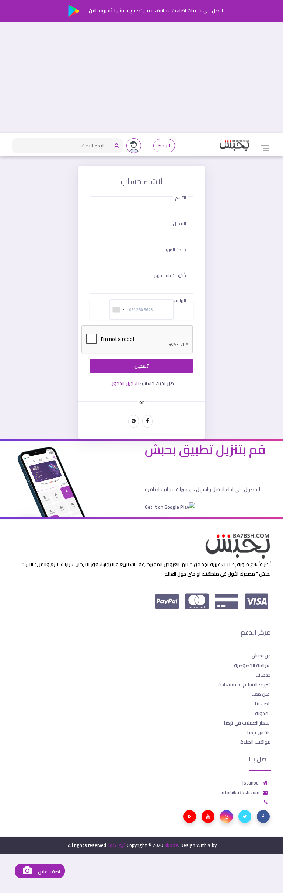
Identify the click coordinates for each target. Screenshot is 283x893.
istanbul (251, 782)
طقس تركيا (259, 732)
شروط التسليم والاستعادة (244, 684)
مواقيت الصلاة (255, 741)
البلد (166, 145)
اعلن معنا (261, 693)
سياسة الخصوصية (252, 665)
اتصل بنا (263, 703)
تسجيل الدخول (125, 383)
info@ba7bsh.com (240, 792)
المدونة (263, 713)
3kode (171, 845)
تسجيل (141, 366)
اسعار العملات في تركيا (247, 722)
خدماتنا (263, 674)
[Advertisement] (141, 77)
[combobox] (118, 309)
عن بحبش (261, 655)
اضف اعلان (48, 871)
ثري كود (116, 845)
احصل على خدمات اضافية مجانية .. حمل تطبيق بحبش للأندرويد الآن (155, 10)
